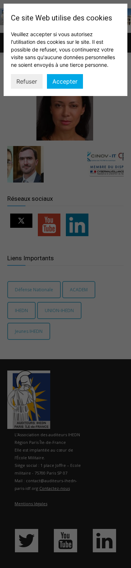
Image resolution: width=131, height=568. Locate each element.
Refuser (26, 81)
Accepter (65, 81)
